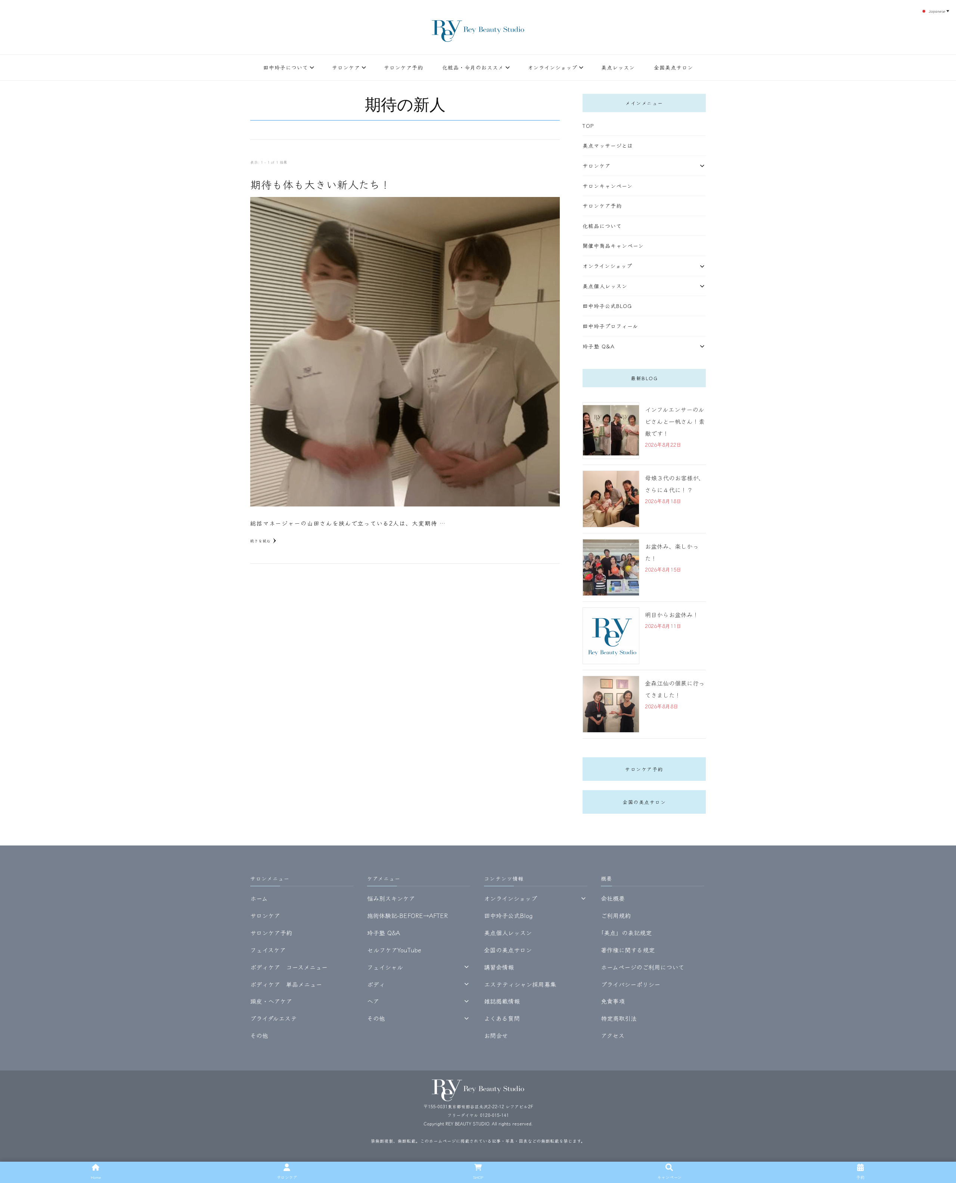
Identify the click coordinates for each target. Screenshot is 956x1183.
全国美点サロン (673, 67)
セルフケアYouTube (394, 949)
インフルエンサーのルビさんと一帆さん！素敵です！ (675, 421)
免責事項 (613, 1000)
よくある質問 (502, 1018)
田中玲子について (285, 67)
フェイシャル (385, 966)
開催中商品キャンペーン (613, 245)
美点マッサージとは (608, 145)
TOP (588, 125)
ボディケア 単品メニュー (286, 984)
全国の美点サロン (644, 801)
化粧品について (602, 225)
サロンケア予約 (403, 67)
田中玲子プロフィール (610, 326)
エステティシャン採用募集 (520, 984)
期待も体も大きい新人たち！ (320, 184)
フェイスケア (268, 949)
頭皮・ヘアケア (271, 1000)
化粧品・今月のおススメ (473, 67)
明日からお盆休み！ (672, 614)
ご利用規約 (616, 915)
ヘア (373, 1000)
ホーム (259, 898)
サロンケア (346, 67)
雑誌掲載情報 (502, 1000)
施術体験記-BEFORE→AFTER (407, 915)
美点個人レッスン (605, 286)
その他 (259, 1035)
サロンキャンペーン (608, 186)
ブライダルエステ (273, 1018)
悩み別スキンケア (391, 898)
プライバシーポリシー (630, 984)
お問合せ (496, 1035)
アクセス (612, 1035)
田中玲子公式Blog (607, 305)
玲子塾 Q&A (599, 346)
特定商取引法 (619, 1018)
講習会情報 (499, 966)
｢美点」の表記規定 (626, 932)
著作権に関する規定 (628, 949)
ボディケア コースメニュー (289, 966)
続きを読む (260, 540)
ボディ (376, 984)
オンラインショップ (552, 67)
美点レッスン (618, 67)
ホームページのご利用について (642, 966)
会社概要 (613, 898)
